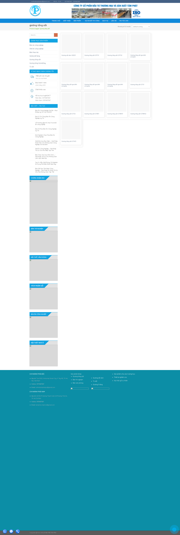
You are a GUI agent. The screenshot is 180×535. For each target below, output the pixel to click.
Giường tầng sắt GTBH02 (138, 114)
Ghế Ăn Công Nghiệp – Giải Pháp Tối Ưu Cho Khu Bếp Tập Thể (45, 149)
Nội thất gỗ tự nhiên (121, 381)
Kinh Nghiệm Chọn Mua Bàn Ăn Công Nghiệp (45, 136)
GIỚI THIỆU (67, 21)
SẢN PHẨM (77, 21)
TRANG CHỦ (56, 21)
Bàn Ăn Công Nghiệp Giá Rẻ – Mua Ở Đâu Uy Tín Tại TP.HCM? (46, 111)
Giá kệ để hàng (35, 56)
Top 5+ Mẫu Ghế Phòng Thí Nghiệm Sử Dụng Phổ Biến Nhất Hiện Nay (46, 163)
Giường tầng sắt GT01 (137, 84)
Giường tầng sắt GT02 (68, 114)
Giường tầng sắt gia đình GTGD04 (115, 85)
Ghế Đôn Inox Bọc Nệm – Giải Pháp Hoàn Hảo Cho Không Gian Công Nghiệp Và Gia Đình (46, 142)
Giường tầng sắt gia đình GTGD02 (69, 85)
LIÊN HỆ (113, 21)
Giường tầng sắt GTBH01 (115, 114)
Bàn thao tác (34, 52)
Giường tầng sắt (35, 59)
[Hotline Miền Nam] (17, 533)
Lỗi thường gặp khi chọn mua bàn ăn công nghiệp (46, 123)
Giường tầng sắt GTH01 (69, 141)
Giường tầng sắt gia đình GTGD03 (92, 85)
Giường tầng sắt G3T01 (91, 55)
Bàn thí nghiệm (78, 380)
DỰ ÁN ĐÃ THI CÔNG (92, 21)
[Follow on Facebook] (144, 1)
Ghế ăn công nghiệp (36, 49)
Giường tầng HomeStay (38, 63)
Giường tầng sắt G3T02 (114, 55)
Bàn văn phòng (78, 383)
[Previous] (28, 202)
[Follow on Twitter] (147, 1)
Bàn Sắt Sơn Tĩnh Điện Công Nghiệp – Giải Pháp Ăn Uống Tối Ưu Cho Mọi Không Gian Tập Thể (46, 170)
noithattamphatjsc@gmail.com (45, 387)
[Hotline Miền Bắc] (165, 522)
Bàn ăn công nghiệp (36, 45)
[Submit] (56, 35)
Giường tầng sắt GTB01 (91, 114)
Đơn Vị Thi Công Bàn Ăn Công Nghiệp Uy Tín (44, 117)
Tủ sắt (32, 67)
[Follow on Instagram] (146, 1)
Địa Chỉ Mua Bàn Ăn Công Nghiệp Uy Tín (46, 129)
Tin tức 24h (123, 21)
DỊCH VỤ (105, 21)
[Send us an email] (149, 1)
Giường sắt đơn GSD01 (69, 55)
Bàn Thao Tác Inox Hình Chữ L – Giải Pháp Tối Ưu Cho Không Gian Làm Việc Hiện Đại (46, 156)
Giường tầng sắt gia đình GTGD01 (138, 56)
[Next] (58, 202)
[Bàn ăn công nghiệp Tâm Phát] (35, 10)
